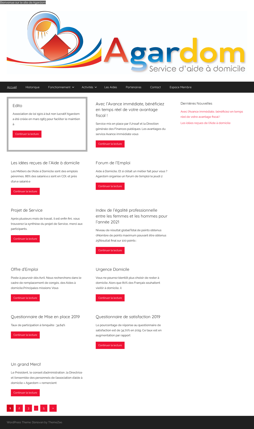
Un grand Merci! (26, 364)
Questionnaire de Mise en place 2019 (45, 316)
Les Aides (110, 87)
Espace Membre (180, 87)
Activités (87, 87)
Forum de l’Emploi (113, 162)
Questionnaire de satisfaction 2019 (128, 316)
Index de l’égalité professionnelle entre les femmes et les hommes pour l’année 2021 (131, 215)
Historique (32, 87)
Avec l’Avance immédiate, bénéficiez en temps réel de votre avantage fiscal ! (130, 109)
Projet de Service (27, 210)
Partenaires (133, 87)
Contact (155, 87)
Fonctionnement (59, 87)
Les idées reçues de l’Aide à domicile (45, 162)
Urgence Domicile (112, 269)
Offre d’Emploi (24, 269)
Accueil (12, 87)
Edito (17, 105)
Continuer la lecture (27, 134)
